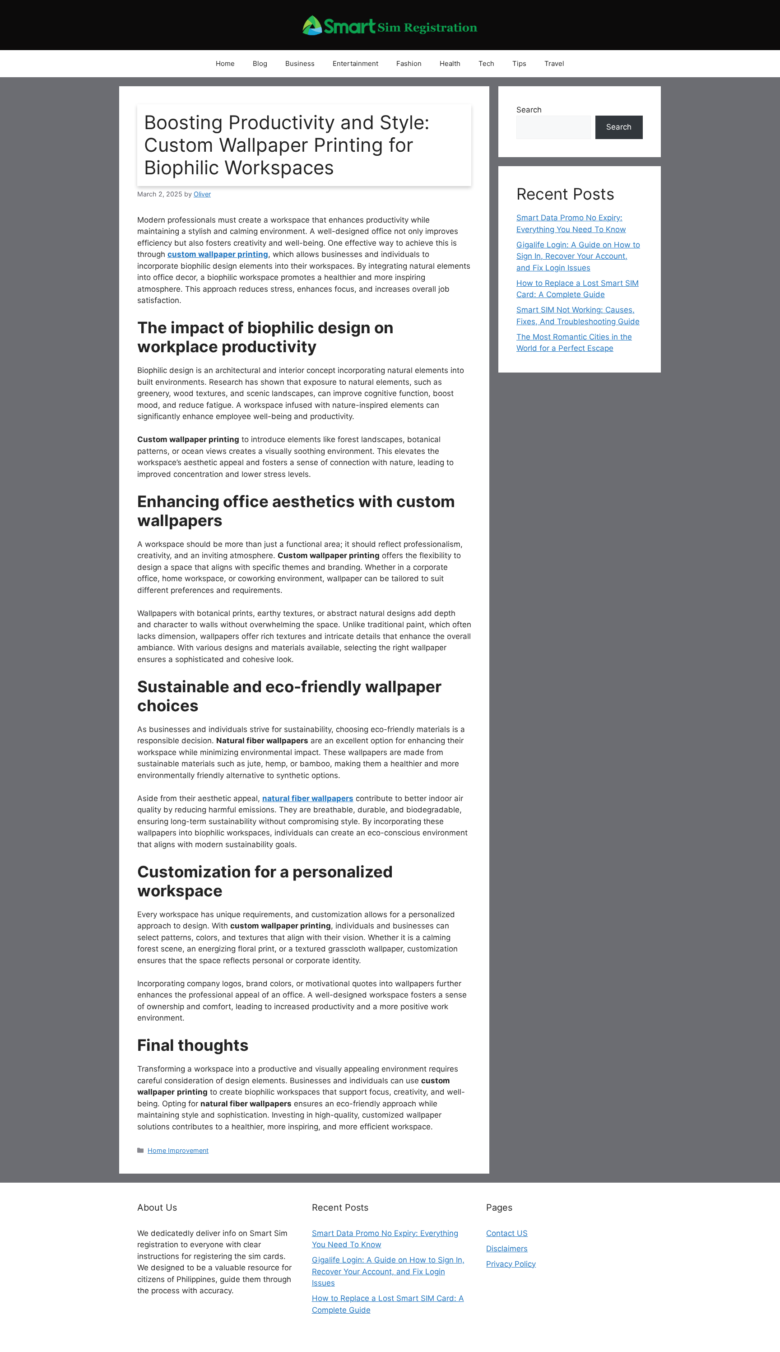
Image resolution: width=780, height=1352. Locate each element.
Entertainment (355, 63)
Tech (486, 63)
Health (450, 63)
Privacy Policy (511, 1263)
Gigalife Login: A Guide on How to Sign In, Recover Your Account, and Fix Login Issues (578, 256)
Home (225, 63)
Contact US (507, 1233)
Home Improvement (178, 1150)
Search (529, 109)
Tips (519, 63)
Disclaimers (507, 1248)
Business (300, 63)
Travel (554, 63)
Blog (260, 63)
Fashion (409, 63)
